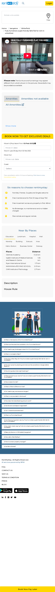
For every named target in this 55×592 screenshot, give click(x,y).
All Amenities (14, 104)
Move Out (8, 155)
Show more (10, 126)
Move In (19, 143)
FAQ (3, 467)
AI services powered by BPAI (13, 462)
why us (5, 474)
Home (4, 28)
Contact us (7, 470)
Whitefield (25, 28)
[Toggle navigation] (23, 3)
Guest (6, 164)
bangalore (14, 28)
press (4, 481)
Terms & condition (10, 477)
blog (4, 484)
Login (49, 3)
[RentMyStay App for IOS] (21, 490)
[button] (50, 55)
